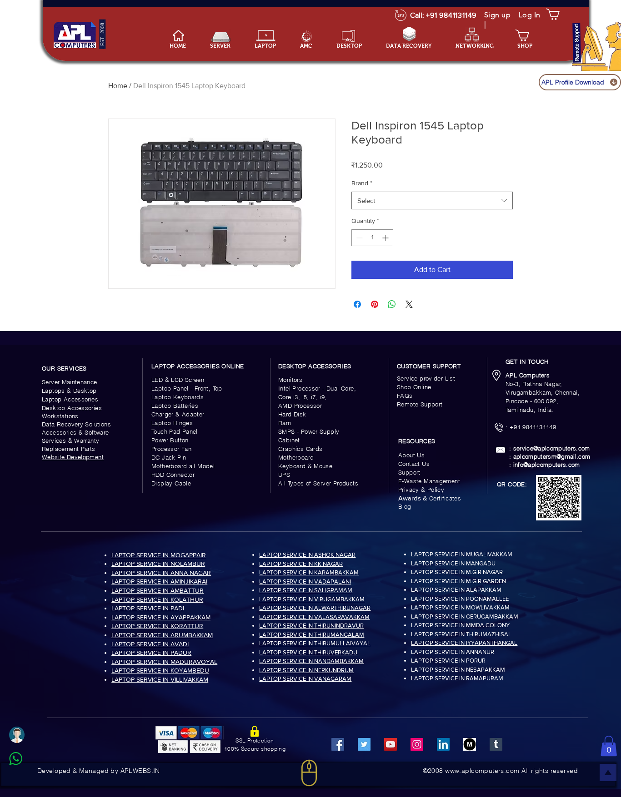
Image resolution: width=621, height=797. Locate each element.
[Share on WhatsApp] (391, 304)
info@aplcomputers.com (546, 464)
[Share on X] (409, 304)
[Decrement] (358, 238)
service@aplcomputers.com (551, 448)
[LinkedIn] (443, 744)
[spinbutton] (372, 238)
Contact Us (414, 463)
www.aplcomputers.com (482, 771)
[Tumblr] (496, 744)
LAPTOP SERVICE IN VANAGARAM (305, 678)
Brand (361, 183)
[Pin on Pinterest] (374, 304)
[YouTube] (390, 744)
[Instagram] (417, 744)
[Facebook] (337, 744)
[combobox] (432, 200)
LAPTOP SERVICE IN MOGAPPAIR (158, 555)
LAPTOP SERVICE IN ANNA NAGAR (161, 572)
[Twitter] (364, 744)
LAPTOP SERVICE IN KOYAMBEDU (160, 670)
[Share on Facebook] (357, 304)
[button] (270, 46)
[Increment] (386, 238)
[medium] (469, 744)
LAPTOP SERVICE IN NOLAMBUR (158, 563)
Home (117, 85)
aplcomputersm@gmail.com (552, 456)
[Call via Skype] (25, 780)
